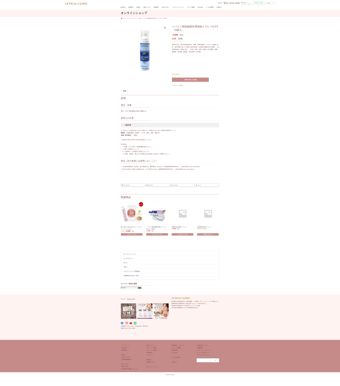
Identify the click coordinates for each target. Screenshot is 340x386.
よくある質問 (209, 7)
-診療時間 (149, 352)
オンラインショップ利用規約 (132, 271)
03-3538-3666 (233, 3)
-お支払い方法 (125, 357)
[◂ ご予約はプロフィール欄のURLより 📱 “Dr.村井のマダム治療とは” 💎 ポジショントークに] (128, 311)
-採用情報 (200, 348)
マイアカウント (128, 258)
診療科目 (130, 7)
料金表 (138, 7)
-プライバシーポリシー (204, 350)
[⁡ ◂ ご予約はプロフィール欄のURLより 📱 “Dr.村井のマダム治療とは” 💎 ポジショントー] (161, 311)
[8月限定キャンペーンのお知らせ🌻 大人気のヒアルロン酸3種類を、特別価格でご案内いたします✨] (144, 311)
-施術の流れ (125, 366)
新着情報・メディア (177, 345)
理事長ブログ (151, 362)
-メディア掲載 (175, 348)
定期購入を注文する (208, 234)
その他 (181, 85)
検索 (139, 287)
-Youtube (174, 352)
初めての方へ (165, 7)
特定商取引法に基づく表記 (131, 275)
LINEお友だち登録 (258, 3)
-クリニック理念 (151, 348)
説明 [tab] (124, 91)
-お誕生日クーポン (203, 345)
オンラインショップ (178, 7)
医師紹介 (156, 7)
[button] (165, 27)
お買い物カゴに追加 (190, 79)
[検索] (215, 360)
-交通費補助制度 (126, 359)
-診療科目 (124, 350)
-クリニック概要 (151, 350)
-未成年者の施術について (129, 369)
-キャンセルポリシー (203, 352)
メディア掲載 (190, 7)
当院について (147, 7)
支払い (125, 267)
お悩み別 (122, 7)
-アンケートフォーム (203, 355)
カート (125, 262)
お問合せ (219, 7)
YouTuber (200, 7)
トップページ (125, 345)
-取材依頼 (174, 350)
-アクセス (149, 355)
